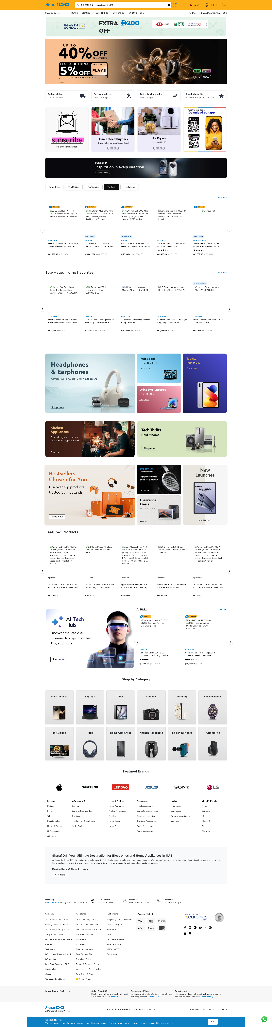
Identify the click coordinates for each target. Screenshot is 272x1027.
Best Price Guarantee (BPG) (57, 960)
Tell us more (112, 950)
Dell (203, 822)
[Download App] (205, 129)
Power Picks (54, 187)
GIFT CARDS (118, 13)
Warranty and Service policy (88, 965)
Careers (48, 970)
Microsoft (206, 817)
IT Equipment (53, 827)
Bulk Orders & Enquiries (86, 970)
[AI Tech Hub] (90, 634)
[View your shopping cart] (224, 5)
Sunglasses (176, 807)
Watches (175, 817)
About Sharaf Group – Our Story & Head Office (57, 928)
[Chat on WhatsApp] (264, 1019)
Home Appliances (116, 802)
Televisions (76, 812)
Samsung (206, 807)
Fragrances (176, 802)
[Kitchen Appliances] (90, 435)
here (114, 1023)
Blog (109, 931)
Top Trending (93, 187)
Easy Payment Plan (84, 950)
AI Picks (142, 606)
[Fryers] (159, 129)
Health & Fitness (54, 822)
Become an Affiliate (115, 936)
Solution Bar (50, 965)
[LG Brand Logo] (213, 784)
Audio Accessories (145, 822)
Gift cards (51, 832)
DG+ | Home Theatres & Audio (58, 950)
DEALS (74, 13)
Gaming (75, 802)
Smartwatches (53, 817)
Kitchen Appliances (117, 807)
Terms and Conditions (55, 975)
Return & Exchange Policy (87, 960)
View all (221, 198)
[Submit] (77, 5)
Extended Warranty (84, 945)
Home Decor (114, 817)
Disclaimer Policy (83, 955)
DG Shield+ (81, 936)
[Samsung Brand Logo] (90, 784)
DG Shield (80, 940)
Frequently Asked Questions (119, 916)
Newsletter (111, 926)
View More (60, 871)
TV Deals (111, 187)
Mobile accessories (145, 802)
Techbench (50, 945)
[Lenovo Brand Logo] (121, 784)
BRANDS (86, 13)
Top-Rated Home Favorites (69, 269)
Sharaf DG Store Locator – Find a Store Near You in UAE (89, 923)
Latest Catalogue (114, 921)
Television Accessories (147, 817)
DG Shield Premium (84, 931)
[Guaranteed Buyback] (113, 129)
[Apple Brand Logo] (59, 784)
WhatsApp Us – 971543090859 (114, 943)
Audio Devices (78, 822)
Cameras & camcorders (82, 807)
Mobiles (50, 802)
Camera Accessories (146, 812)
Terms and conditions (198, 1006)
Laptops (51, 807)
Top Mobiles (73, 187)
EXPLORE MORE (136, 13)
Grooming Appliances (180, 812)
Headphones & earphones (83, 817)
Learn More (110, 993)
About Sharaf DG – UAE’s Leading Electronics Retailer (57, 918)
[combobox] (123, 5)
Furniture (113, 812)
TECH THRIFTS (101, 13)
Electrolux (206, 827)
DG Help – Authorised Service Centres (58, 938)
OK (212, 1022)
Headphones (129, 187)
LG (203, 812)
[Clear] (169, 5)
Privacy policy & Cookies (217, 1006)
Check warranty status (86, 916)
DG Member (50, 955)
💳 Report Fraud (83, 975)
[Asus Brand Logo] (151, 784)
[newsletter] (67, 129)
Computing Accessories (147, 807)
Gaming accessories (145, 827)
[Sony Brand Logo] (182, 784)
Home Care (114, 822)
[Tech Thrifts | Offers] (182, 435)
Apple (204, 802)
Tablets (50, 812)
